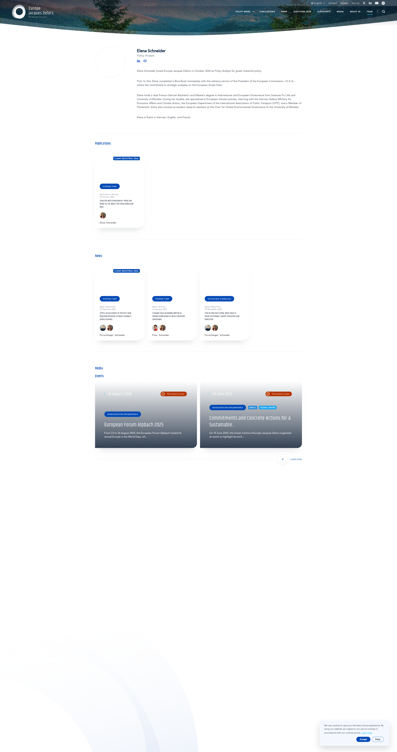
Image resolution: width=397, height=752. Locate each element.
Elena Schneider (108, 223)
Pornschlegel (106, 335)
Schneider (120, 335)
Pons (154, 335)
